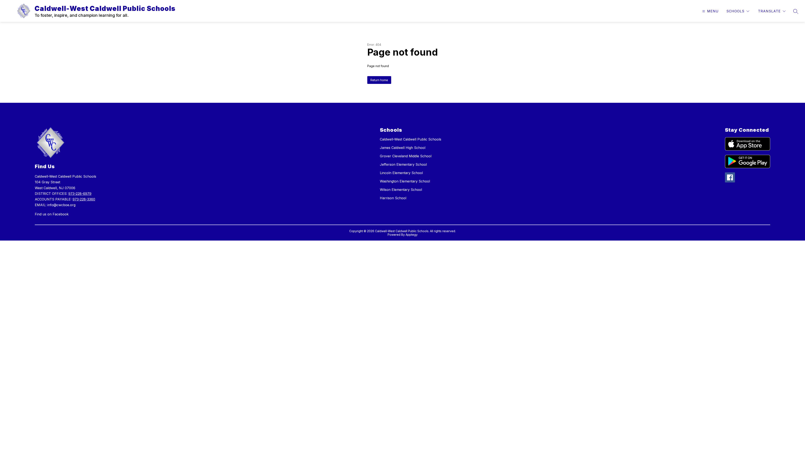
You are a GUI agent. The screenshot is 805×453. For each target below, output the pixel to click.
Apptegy (412, 234)
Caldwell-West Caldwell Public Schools (410, 139)
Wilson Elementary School (401, 189)
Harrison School (393, 198)
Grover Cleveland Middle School (405, 156)
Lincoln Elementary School (401, 173)
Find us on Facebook (52, 214)
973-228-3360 (84, 199)
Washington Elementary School (405, 181)
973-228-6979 (79, 193)
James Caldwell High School (402, 148)
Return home (379, 80)
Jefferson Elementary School (403, 164)
